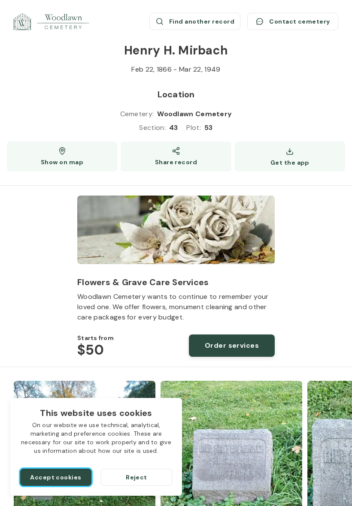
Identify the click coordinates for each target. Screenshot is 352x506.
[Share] (176, 157)
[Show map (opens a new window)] (62, 157)
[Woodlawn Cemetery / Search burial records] (51, 21)
